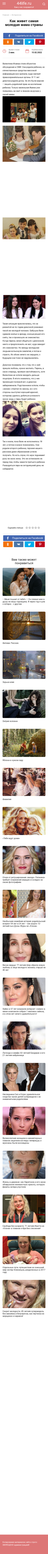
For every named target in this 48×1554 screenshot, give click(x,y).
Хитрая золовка (10, 721)
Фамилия (7, 799)
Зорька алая (8, 682)
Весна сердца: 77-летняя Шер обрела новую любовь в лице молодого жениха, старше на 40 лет (24, 967)
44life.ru (24, 3)
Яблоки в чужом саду (13, 760)
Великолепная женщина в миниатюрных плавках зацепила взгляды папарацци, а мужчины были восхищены (22, 1140)
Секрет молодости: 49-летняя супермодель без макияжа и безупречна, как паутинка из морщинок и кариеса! (23, 1313)
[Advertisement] (24, 189)
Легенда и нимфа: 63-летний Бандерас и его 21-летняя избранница (24, 1054)
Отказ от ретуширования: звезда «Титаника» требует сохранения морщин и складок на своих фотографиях (24, 879)
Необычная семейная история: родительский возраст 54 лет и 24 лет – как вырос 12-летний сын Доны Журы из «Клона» (24, 923)
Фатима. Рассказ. (11, 643)
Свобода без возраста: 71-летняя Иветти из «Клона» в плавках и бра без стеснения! (23, 1227)
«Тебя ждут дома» (11, 838)
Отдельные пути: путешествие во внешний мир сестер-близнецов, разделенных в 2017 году (24, 1269)
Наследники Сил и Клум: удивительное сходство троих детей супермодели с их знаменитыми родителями (22, 1096)
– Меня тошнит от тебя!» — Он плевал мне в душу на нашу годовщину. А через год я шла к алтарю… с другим (24, 601)
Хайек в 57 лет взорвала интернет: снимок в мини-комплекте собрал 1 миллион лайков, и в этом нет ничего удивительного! (24, 1011)
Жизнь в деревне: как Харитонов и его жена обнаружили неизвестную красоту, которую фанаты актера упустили (24, 1184)
